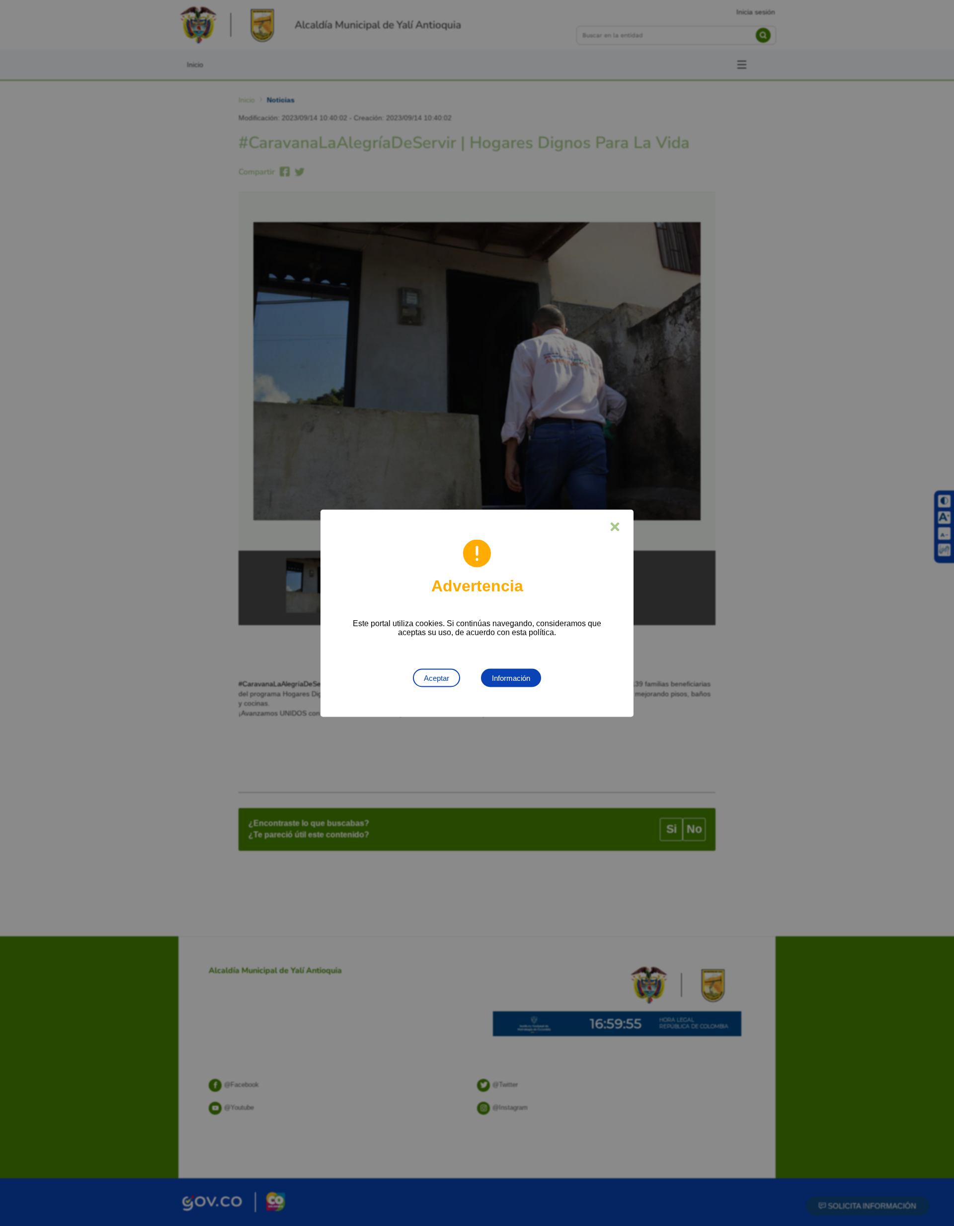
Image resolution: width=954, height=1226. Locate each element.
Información (511, 677)
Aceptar (436, 677)
